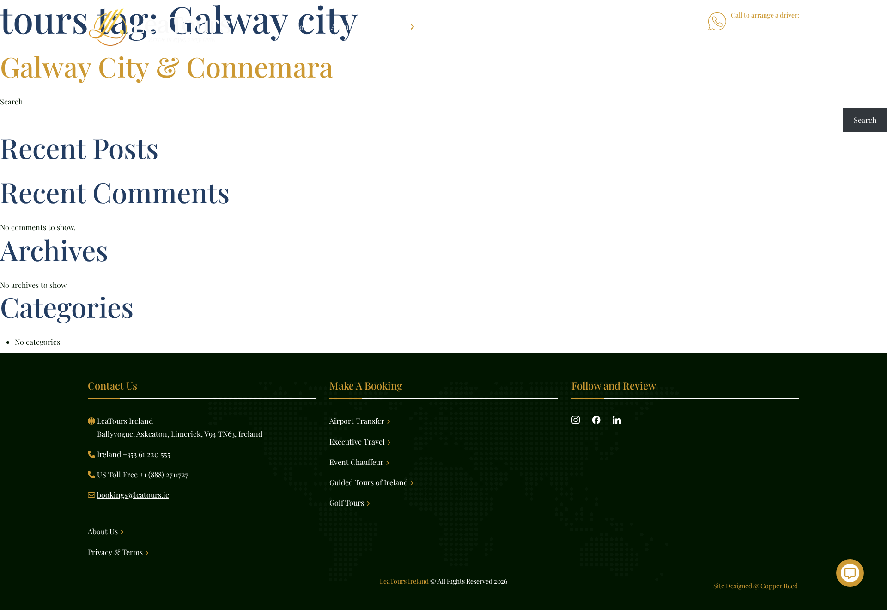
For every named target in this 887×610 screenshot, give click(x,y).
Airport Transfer (356, 421)
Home (304, 26)
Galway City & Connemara (166, 66)
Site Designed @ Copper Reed (756, 585)
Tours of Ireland (459, 26)
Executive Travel (357, 441)
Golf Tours (521, 26)
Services (393, 26)
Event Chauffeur (356, 462)
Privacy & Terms (115, 552)
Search (11, 101)
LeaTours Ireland (404, 581)
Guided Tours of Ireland (368, 482)
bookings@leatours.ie (133, 495)
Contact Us (574, 26)
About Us (346, 26)
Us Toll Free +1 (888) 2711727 (753, 38)
